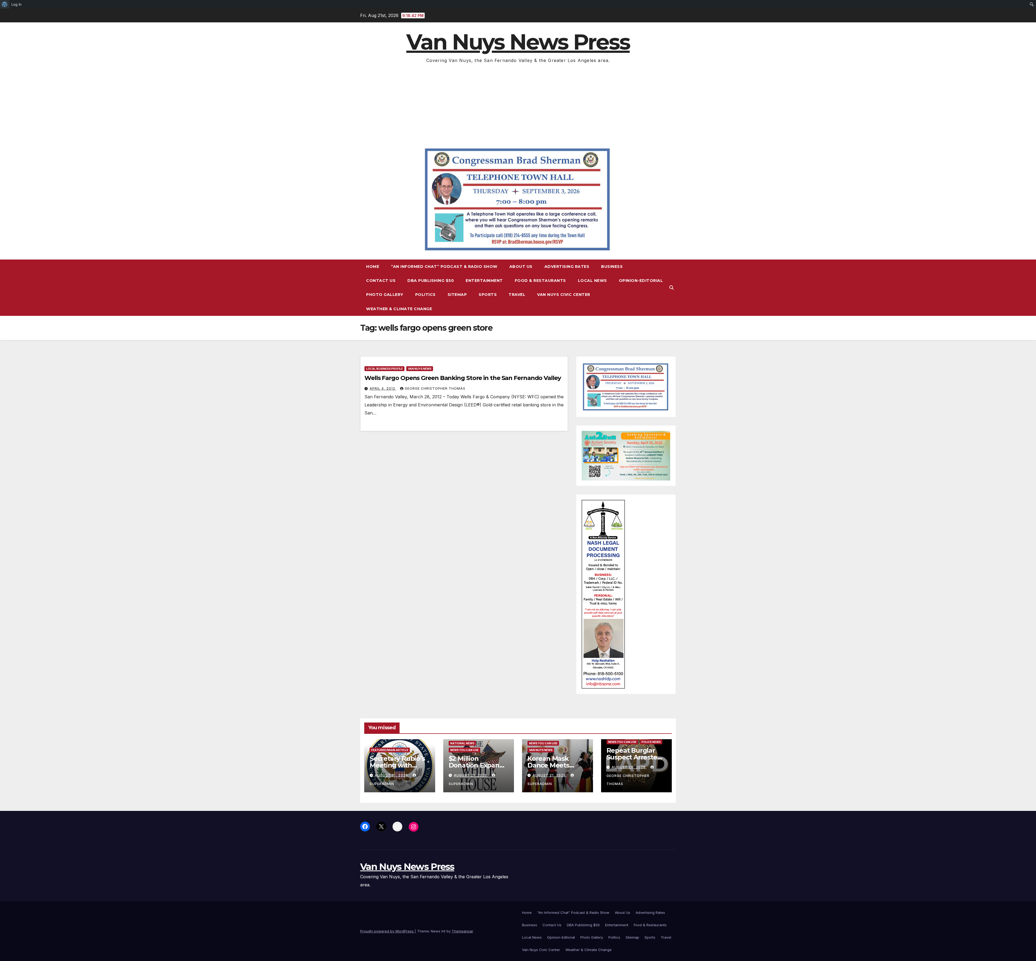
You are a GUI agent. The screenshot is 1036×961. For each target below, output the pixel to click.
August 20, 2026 (629, 767)
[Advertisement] (518, 105)
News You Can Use (464, 750)
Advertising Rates (566, 266)
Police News (651, 742)
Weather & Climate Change (399, 308)
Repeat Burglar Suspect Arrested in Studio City (634, 757)
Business (612, 266)
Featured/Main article (389, 750)
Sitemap (457, 294)
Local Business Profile (384, 368)
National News (462, 743)
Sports (488, 294)
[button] (671, 287)
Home (372, 266)
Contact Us (381, 280)
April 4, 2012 (383, 388)
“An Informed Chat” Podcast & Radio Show (444, 266)
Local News (592, 280)
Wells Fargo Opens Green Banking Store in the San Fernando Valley (462, 378)
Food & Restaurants (540, 280)
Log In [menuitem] (16, 4)
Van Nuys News (419, 368)
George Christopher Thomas (435, 388)
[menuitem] (4, 4)
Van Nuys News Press (518, 42)
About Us (521, 266)
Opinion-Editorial (641, 280)
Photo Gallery (384, 294)
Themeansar (462, 931)
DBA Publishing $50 (430, 280)
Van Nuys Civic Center (563, 294)
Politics (425, 294)
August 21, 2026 (392, 775)
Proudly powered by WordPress (387, 931)
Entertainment (484, 280)
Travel (517, 294)
